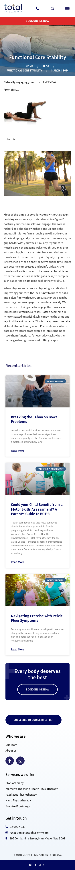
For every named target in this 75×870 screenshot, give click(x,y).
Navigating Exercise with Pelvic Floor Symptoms (36, 618)
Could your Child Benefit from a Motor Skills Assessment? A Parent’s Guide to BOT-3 (37, 509)
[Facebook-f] (9, 760)
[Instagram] (20, 760)
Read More (17, 450)
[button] (67, 8)
